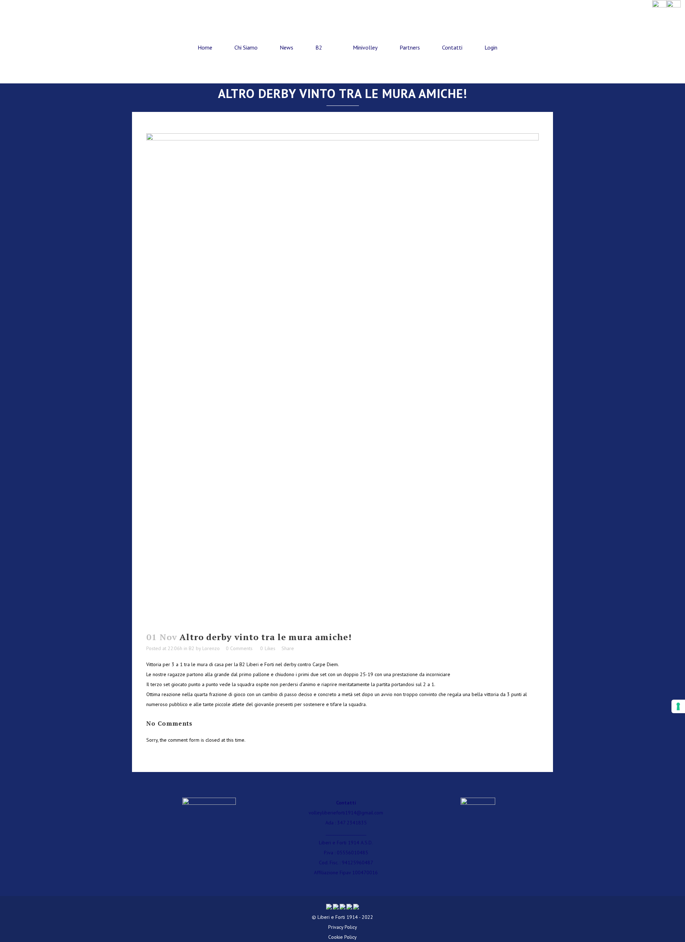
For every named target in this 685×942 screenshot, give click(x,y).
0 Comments (239, 648)
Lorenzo (211, 648)
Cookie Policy (342, 937)
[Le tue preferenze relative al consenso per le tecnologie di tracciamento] (678, 706)
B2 (191, 648)
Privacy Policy (342, 927)
